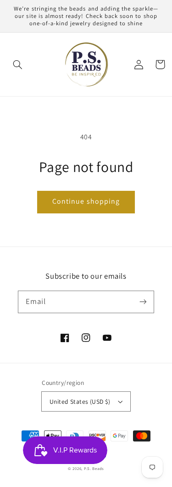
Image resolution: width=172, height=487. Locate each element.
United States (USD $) (80, 401)
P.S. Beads (94, 468)
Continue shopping (86, 201)
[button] (17, 64)
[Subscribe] (143, 301)
